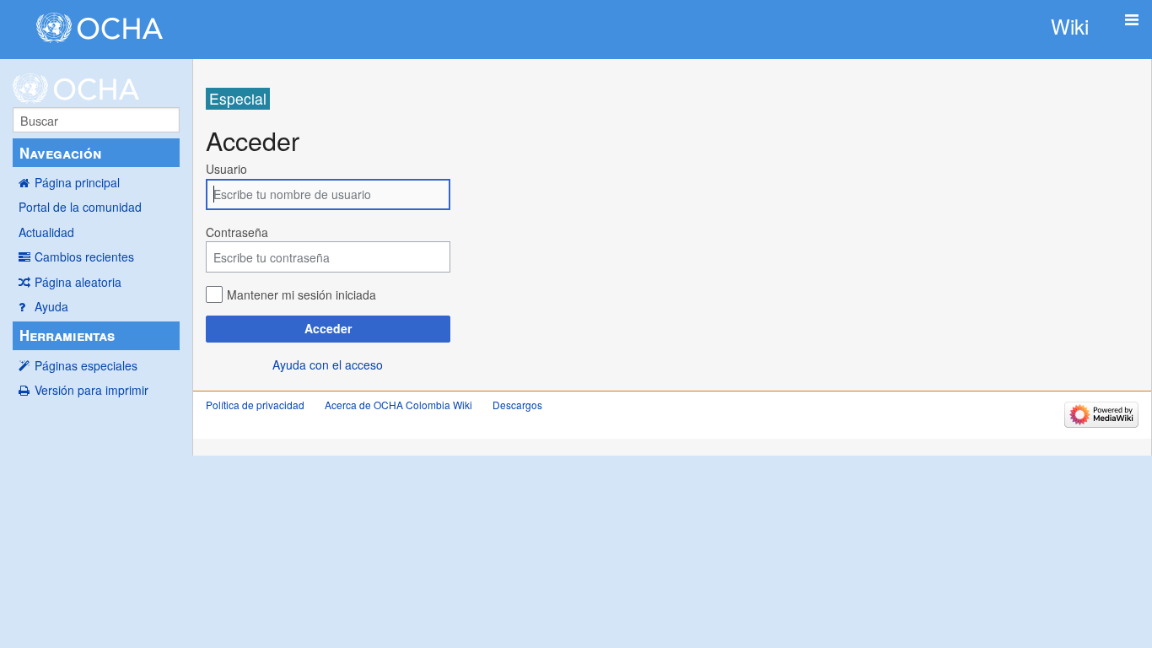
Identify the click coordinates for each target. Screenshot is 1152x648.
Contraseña (237, 232)
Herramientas (67, 335)
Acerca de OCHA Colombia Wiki (398, 404)
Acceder (328, 328)
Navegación (60, 153)
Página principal (77, 182)
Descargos (517, 404)
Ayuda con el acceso (327, 364)
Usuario (226, 168)
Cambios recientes (84, 256)
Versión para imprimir (91, 389)
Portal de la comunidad (80, 206)
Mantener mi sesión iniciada (301, 294)
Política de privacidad (255, 404)
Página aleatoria (78, 281)
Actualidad (46, 232)
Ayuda (51, 306)
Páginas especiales (86, 365)
